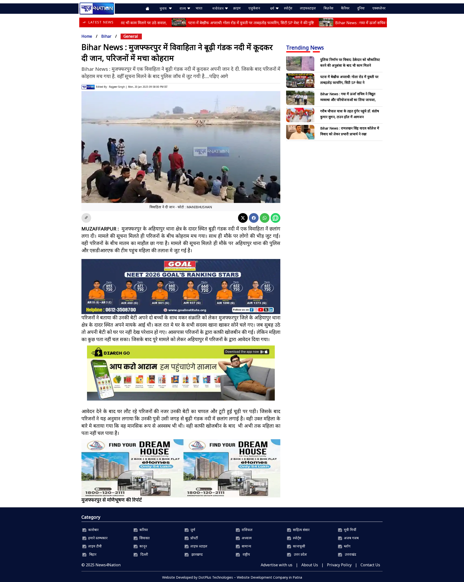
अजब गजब (350, 538)
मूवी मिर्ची (349, 529)
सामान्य (245, 546)
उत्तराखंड (349, 554)
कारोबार (92, 529)
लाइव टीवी (94, 546)
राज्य (183, 8)
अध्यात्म (246, 538)
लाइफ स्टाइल (197, 546)
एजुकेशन (254, 8)
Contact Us (370, 565)
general (130, 36)
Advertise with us (276, 565)
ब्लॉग (346, 546)
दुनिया (361, 8)
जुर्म (191, 529)
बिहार (91, 554)
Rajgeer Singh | (118, 86)
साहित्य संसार (300, 529)
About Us (309, 565)
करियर (143, 529)
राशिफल (246, 529)
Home (86, 36)
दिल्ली (143, 554)
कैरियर (345, 8)
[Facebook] (254, 218)
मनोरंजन (218, 8)
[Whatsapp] (264, 218)
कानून (142, 546)
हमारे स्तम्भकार (97, 538)
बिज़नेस (328, 8)
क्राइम (237, 8)
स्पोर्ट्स (288, 8)
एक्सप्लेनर (378, 8)
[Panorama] (180, 468)
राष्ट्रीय (245, 554)
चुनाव (164, 8)
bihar (106, 36)
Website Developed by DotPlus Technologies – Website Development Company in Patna (232, 577)
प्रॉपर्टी (193, 538)
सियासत (144, 538)
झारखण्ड (195, 554)
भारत (199, 8)
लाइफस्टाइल (308, 8)
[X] (243, 218)
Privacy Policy (339, 565)
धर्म (272, 8)
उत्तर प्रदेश (299, 554)
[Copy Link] (86, 218)
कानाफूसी (298, 546)
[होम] (97, 8)
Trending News (305, 47)
